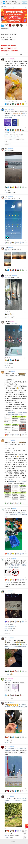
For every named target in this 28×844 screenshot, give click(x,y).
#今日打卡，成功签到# (12, 646)
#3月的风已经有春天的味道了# (14, 800)
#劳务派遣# (23, 412)
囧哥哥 (6, 135)
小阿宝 (6, 192)
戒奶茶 (6, 833)
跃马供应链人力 (8, 582)
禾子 (6, 190)
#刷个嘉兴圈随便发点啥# (12, 567)
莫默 (6, 367)
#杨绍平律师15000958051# (16, 414)
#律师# (8, 483)
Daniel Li (6, 137)
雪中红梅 (7, 624)
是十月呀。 (13, 137)
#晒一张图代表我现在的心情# (15, 115)
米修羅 (6, 363)
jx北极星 (6, 742)
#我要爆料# (11, 67)
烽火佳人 (7, 630)
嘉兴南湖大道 (8, 132)
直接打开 (24, 2)
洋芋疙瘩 (7, 740)
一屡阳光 (7, 837)
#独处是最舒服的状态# (10, 748)
